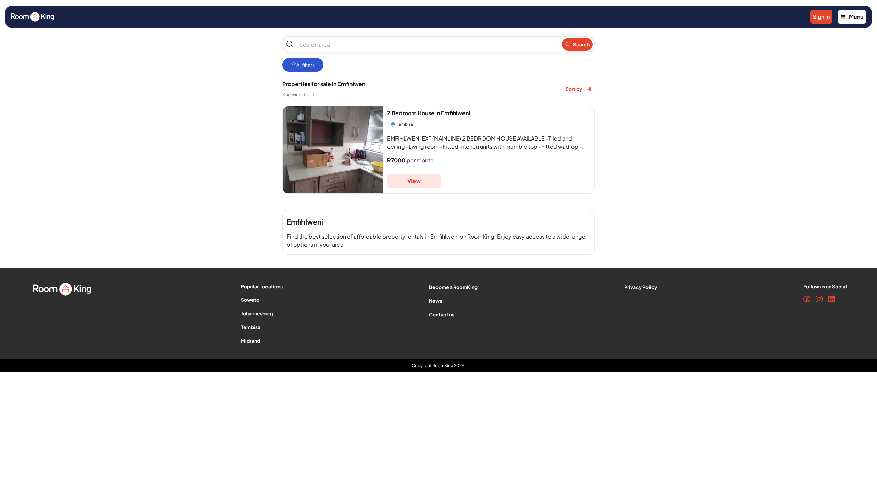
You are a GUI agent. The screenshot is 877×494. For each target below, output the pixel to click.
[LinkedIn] (831, 299)
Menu (856, 16)
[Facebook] (806, 299)
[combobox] (427, 44)
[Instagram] (819, 299)
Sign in (821, 16)
